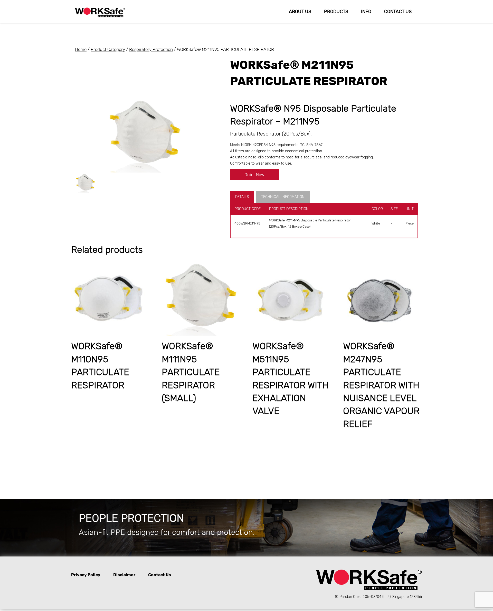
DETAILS (242, 197)
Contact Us (398, 11)
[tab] (243, 197)
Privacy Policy (85, 574)
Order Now (254, 174)
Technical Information (283, 197)
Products (336, 11)
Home (81, 49)
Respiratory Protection (151, 49)
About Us (300, 11)
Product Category (108, 49)
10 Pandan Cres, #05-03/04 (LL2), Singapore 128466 (378, 597)
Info (366, 11)
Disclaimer (124, 574)
